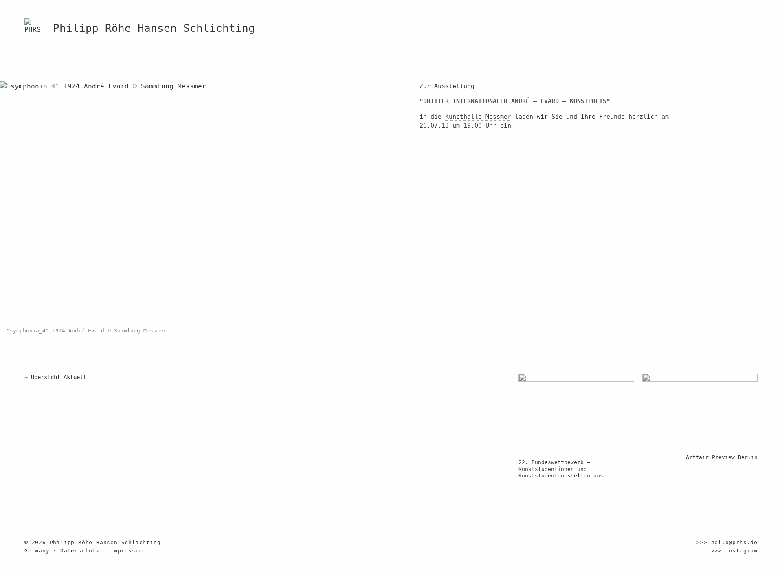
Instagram (741, 551)
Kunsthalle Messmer (478, 116)
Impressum (126, 551)
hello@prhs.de (734, 542)
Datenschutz (80, 551)
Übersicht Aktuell (55, 377)
